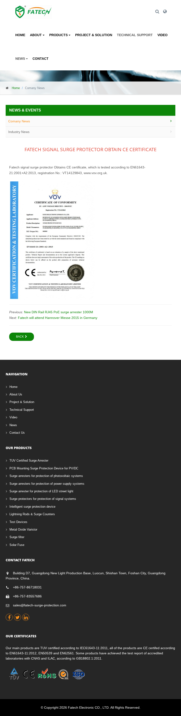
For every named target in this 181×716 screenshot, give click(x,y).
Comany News (19, 121)
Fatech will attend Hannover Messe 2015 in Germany (57, 318)
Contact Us (17, 432)
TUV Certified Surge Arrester (28, 460)
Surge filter (16, 537)
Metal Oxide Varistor (23, 529)
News (13, 425)
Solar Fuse (16, 545)
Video (162, 35)
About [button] (36, 35)
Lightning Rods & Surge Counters (32, 514)
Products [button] (59, 35)
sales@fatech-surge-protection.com (39, 605)
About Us (15, 394)
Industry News (18, 132)
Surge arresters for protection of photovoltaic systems (46, 476)
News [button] (20, 58)
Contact (41, 58)
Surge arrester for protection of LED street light (41, 491)
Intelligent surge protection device (32, 506)
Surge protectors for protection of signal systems (42, 499)
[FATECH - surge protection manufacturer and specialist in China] (33, 8)
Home (20, 35)
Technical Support (135, 35)
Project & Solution (93, 35)
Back (20, 336)
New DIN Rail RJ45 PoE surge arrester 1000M (58, 312)
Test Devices (18, 522)
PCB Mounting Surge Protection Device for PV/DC (43, 468)
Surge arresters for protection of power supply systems (46, 483)
